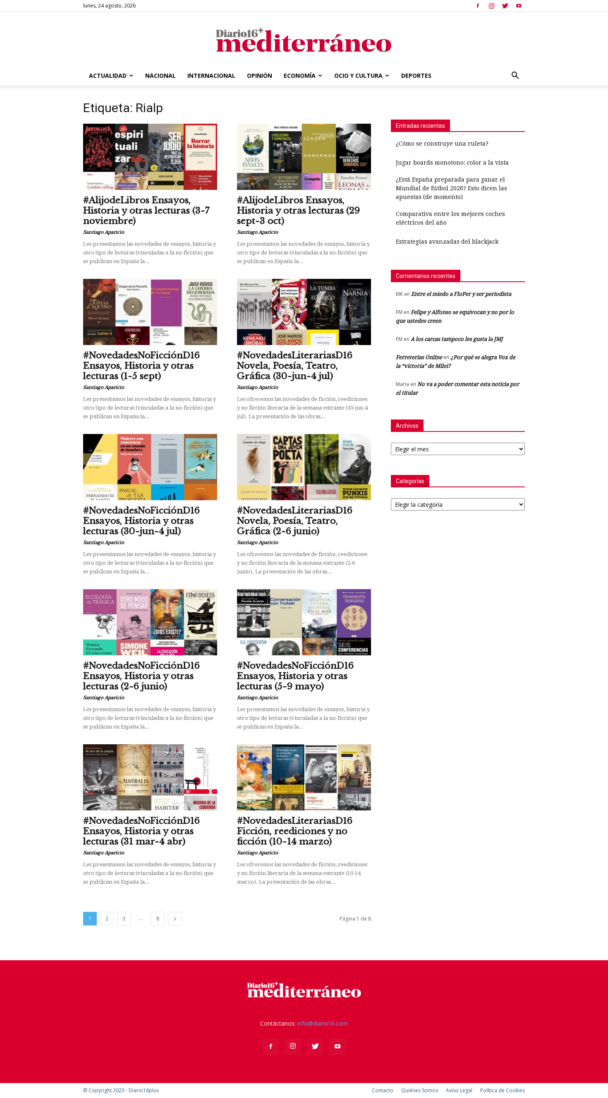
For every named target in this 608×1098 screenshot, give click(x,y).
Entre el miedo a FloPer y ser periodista (461, 294)
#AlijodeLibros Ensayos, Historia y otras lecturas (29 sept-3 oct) (298, 210)
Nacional (160, 75)
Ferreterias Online (419, 357)
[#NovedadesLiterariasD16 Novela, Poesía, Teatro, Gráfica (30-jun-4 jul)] (304, 312)
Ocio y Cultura (358, 75)
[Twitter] (505, 6)
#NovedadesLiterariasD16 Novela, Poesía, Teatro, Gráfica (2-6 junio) (294, 521)
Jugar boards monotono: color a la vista (452, 162)
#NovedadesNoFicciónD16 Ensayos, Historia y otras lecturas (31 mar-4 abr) (141, 831)
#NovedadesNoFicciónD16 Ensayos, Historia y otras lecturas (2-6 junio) (141, 676)
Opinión (259, 75)
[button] (515, 76)
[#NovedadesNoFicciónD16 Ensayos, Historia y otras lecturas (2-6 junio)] (150, 622)
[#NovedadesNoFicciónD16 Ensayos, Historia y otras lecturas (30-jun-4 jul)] (150, 467)
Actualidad (108, 75)
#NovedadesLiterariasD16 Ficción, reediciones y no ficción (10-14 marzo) (294, 831)
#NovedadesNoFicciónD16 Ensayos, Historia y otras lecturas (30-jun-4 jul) (141, 521)
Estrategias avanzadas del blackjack (447, 241)
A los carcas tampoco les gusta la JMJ (457, 339)
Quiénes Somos (419, 1090)
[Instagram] (491, 6)
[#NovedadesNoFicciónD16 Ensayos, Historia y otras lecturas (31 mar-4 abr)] (150, 777)
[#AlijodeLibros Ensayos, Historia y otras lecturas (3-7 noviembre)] (150, 157)
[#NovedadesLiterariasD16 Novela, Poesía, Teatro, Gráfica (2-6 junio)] (304, 467)
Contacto (382, 1090)
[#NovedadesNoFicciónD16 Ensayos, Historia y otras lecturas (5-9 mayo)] (304, 622)
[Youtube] (518, 6)
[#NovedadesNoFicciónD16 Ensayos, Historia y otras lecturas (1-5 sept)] (150, 312)
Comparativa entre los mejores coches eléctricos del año (450, 218)
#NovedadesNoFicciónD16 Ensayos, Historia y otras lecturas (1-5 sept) (141, 365)
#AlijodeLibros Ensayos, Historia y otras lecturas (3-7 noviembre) (146, 210)
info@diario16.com (322, 1023)
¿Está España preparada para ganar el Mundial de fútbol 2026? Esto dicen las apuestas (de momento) (451, 188)
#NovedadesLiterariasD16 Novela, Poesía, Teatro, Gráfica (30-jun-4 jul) (294, 365)
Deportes (416, 75)
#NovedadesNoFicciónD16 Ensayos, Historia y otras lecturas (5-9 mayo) (295, 676)
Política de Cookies (502, 1090)
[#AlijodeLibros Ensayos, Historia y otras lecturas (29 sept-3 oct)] (304, 157)
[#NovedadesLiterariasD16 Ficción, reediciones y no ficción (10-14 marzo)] (304, 777)
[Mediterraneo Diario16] (304, 39)
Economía (300, 75)
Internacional (211, 75)
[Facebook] (478, 6)
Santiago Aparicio (103, 232)
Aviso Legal (459, 1090)
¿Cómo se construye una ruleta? (442, 143)
